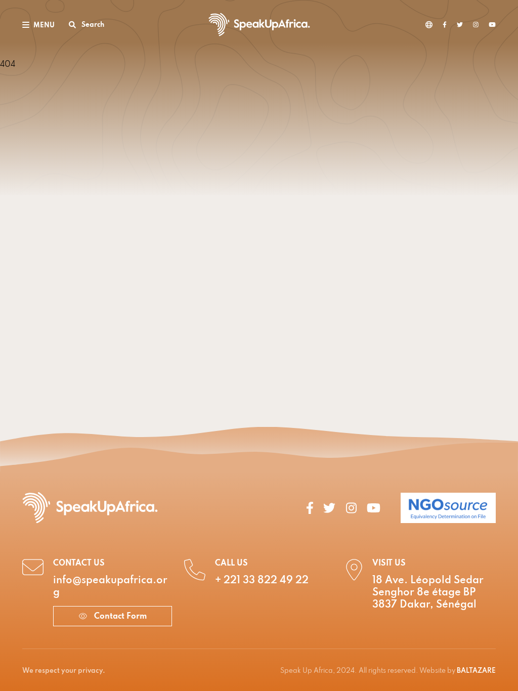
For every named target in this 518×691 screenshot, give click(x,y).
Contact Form (119, 617)
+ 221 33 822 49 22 (262, 581)
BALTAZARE (476, 671)
